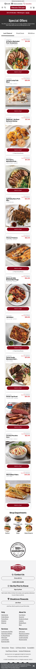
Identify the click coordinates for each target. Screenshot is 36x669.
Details (27, 13)
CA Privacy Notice (21, 647)
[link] (18, 1)
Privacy (12, 647)
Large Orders (5, 639)
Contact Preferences (24, 651)
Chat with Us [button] (18, 578)
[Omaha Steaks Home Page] (18, 7)
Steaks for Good (23, 619)
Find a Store (4, 619)
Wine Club (4, 637)
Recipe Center (23, 639)
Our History (22, 615)
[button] (27, 4)
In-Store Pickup (5, 635)
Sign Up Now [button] (18, 589)
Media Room (22, 623)
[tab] (7, 34)
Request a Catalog (24, 633)
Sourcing (21, 617)
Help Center (4, 615)
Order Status (5, 617)
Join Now (18, 602)
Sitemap (3, 623)
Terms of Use (5, 647)
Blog (20, 625)
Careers (21, 621)
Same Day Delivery (6, 633)
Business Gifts (5, 641)
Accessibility (30, 647)
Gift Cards (22, 631)
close (33, 666)
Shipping (3, 621)
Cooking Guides (23, 637)
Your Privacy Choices (11, 651)
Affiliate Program (23, 635)
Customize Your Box (7, 631)
